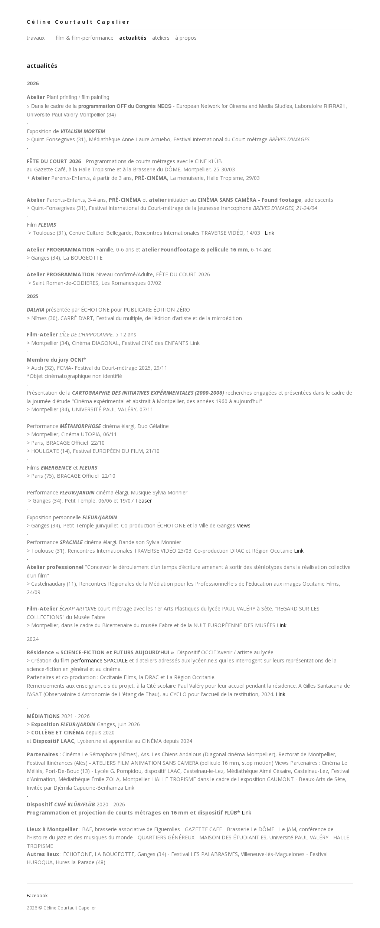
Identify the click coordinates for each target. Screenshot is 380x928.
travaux (36, 37)
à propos (186, 37)
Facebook (37, 895)
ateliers (161, 37)
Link (269, 232)
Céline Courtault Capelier (79, 21)
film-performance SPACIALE (94, 660)
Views (243, 525)
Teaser (143, 500)
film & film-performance (85, 37)
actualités (133, 37)
